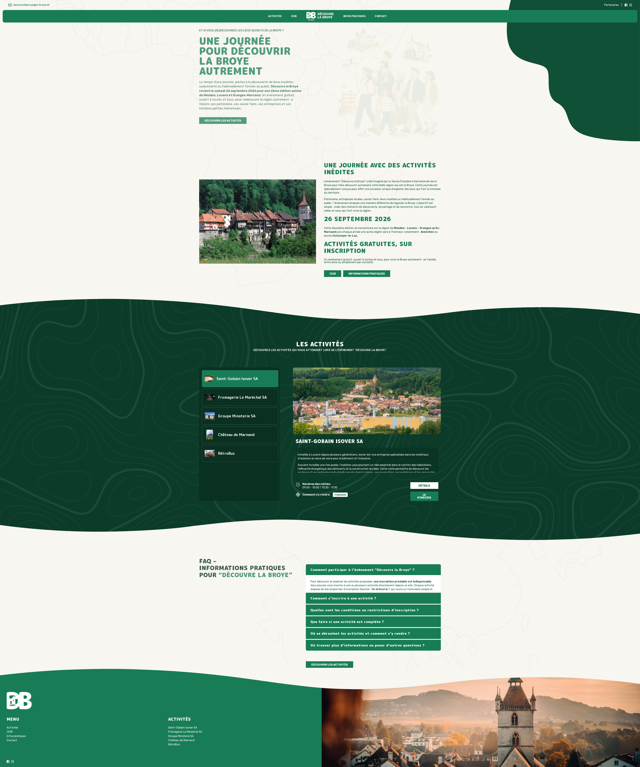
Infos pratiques (354, 16)
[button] (365, 431)
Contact (381, 16)
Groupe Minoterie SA (181, 737)
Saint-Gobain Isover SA (182, 729)
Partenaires (611, 5)
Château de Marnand (181, 741)
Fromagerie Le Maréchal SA (185, 733)
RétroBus (174, 745)
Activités (275, 16)
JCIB (294, 16)
